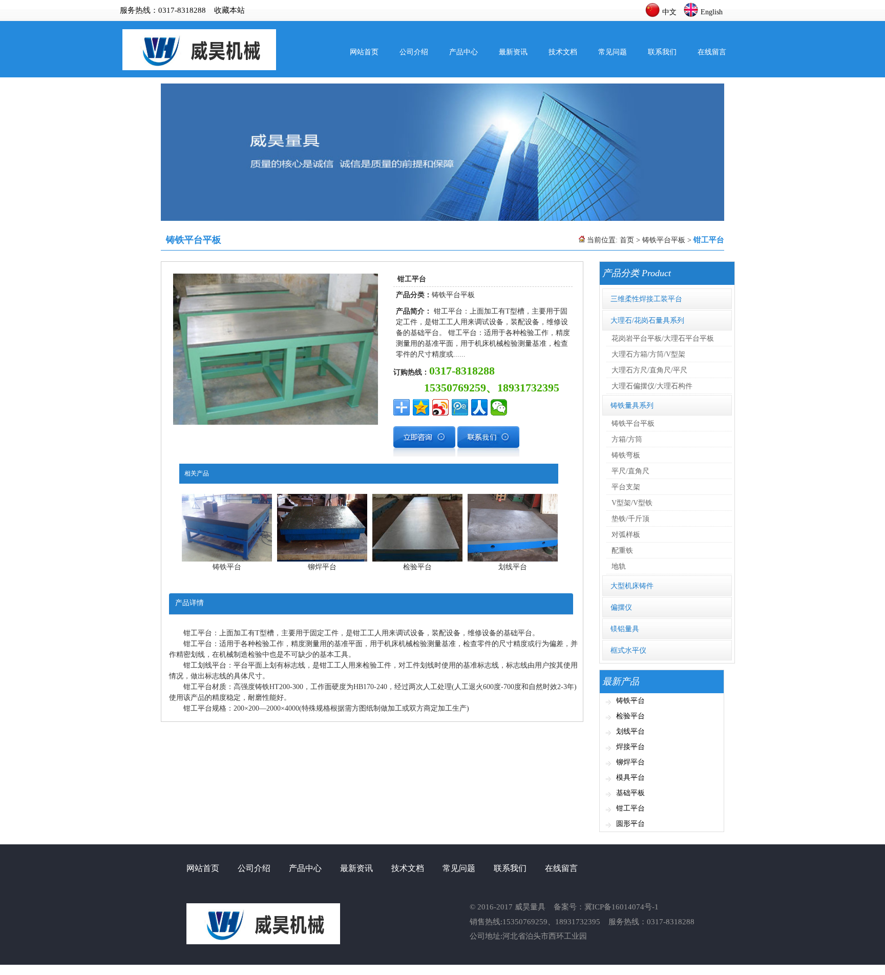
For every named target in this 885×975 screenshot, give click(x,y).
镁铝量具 (624, 629)
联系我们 (662, 52)
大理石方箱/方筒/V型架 (648, 354)
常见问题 (612, 52)
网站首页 (364, 52)
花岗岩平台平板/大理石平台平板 (663, 338)
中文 (669, 12)
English (712, 12)
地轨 (619, 566)
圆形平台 (630, 823)
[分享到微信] (499, 407)
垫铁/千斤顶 (630, 519)
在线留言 (712, 52)
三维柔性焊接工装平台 (646, 299)
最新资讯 (513, 52)
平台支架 (626, 487)
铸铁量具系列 (632, 405)
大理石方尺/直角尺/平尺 (649, 370)
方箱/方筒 (627, 439)
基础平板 (630, 793)
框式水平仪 (628, 650)
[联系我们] (488, 454)
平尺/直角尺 (630, 471)
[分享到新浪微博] (440, 407)
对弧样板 (626, 534)
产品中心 (463, 52)
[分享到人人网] (479, 407)
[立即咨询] (424, 454)
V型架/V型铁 (632, 503)
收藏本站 (229, 10)
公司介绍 (413, 52)
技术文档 (563, 52)
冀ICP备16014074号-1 (621, 907)
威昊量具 (530, 907)
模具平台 (630, 777)
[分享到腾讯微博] (460, 407)
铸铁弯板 (626, 455)
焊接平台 (630, 747)
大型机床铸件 (632, 586)
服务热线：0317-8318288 (163, 10)
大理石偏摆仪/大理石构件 (652, 386)
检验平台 (630, 716)
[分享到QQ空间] (421, 407)
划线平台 (630, 731)
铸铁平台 (630, 700)
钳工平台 (630, 808)
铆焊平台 (630, 762)
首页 (627, 240)
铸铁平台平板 (663, 240)
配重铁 (622, 550)
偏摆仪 (621, 607)
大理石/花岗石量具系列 (647, 320)
